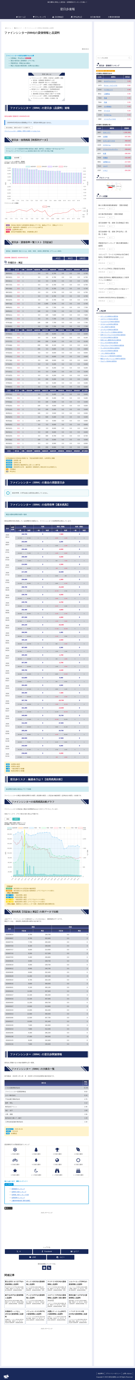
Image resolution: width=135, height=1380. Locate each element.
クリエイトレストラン (110, 149)
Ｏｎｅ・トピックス (110, 85)
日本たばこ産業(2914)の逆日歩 (110, 340)
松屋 (104, 153)
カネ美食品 (107, 106)
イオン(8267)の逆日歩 (107, 327)
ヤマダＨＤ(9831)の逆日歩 (109, 337)
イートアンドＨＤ (110, 119)
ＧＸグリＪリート (110, 81)
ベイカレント (108, 89)
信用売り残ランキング (18, 1192)
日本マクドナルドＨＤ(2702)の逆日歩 (113, 335)
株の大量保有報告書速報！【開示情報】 (113, 205)
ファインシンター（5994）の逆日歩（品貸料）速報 (47, 78)
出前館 (105, 136)
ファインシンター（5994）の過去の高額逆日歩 (45, 85)
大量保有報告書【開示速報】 (21, 1200)
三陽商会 (107, 94)
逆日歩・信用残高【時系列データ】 (44, 80)
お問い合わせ (127, 1373)
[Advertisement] (46, 41)
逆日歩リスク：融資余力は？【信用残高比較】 (45, 89)
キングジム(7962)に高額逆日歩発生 (111, 269)
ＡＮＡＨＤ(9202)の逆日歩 (109, 350)
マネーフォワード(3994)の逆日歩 (111, 332)
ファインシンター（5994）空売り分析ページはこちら (22, 131)
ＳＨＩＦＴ (107, 132)
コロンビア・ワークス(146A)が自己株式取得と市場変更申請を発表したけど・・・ (113, 257)
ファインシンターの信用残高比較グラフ (45, 91)
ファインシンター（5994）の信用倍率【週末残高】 (47, 87)
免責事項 (101, 1373)
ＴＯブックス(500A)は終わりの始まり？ (113, 289)
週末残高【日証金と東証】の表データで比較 (46, 94)
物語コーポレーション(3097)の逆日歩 (113, 358)
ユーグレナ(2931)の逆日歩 (109, 329)
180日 (16, 819)
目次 (43, 74)
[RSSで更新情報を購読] (49, 1268)
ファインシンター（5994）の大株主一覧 (45, 98)
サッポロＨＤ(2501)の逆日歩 (110, 348)
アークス (107, 111)
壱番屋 (105, 158)
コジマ (105, 166)
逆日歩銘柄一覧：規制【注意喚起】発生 (113, 223)
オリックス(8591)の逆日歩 (109, 316)
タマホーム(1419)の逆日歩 (109, 324)
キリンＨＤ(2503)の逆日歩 (109, 343)
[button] (60, 1257)
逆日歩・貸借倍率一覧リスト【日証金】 (45, 82)
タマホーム (107, 115)
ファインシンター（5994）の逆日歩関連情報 (45, 96)
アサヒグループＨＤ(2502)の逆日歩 (112, 345)
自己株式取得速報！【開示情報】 (111, 214)
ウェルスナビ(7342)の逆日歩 (110, 321)
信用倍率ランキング (18, 1197)
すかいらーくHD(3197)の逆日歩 (111, 356)
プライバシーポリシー (113, 1373)
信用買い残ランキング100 (20, 1195)
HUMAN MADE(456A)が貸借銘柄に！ (112, 297)
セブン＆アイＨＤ (109, 141)
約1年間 (16, 158)
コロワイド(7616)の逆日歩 (109, 319)
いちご (105, 170)
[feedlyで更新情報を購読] (44, 1268)
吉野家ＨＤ (107, 162)
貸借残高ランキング (18, 1189)
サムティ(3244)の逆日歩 (108, 361)
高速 (105, 98)
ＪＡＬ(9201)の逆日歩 (107, 353)
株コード (9, 1208)
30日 (7, 158)
